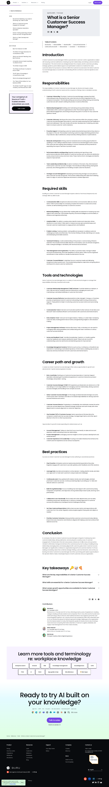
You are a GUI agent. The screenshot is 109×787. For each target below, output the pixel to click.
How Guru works (11, 751)
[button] (15, 2)
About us (67, 751)
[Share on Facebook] (57, 32)
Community (29, 757)
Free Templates (69, 762)
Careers (67, 748)
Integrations (10, 753)
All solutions (10, 757)
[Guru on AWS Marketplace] (93, 759)
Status (47, 751)
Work (18, 736)
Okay (22, 782)
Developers (29, 755)
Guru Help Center (50, 748)
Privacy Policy (13, 784)
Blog (27, 760)
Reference (13, 736)
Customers (29, 751)
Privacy (30, 780)
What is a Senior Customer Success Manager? (33, 736)
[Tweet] (54, 32)
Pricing (43, 2)
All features (9, 755)
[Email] (48, 32)
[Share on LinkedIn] (51, 32)
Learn (27, 748)
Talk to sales (97, 2)
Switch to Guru (69, 759)
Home (8, 736)
